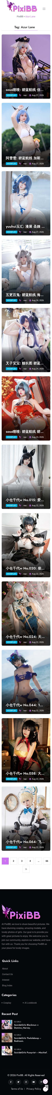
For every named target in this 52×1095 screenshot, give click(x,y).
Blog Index (7, 985)
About (5, 968)
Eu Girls (17, 1022)
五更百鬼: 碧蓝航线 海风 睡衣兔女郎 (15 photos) (25, 295)
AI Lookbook (31, 1003)
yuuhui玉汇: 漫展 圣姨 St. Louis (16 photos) (26, 226)
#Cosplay (11, 95)
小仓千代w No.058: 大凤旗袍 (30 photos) (25, 773)
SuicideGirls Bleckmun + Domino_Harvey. (26, 1026)
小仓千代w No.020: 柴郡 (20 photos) (25, 568)
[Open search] (45, 1081)
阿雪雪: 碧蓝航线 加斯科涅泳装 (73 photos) (25, 158)
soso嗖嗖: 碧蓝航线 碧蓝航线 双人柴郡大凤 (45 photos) (25, 431)
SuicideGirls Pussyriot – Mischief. (30, 1052)
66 (47, 861)
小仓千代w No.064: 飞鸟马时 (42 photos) (25, 842)
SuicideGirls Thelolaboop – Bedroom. (27, 1040)
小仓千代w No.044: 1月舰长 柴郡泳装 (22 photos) (24, 705)
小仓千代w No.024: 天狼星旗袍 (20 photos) (25, 636)
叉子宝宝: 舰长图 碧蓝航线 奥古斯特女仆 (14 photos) (25, 363)
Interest (5, 980)
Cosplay (7, 1003)
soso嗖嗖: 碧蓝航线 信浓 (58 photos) (25, 89)
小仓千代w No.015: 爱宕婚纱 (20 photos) (25, 500)
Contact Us (7, 974)
